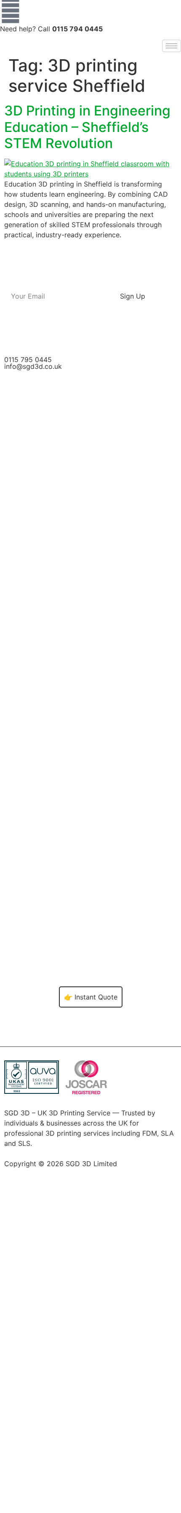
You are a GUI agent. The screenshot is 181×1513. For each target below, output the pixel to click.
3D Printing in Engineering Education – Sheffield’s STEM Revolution (87, 126)
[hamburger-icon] (171, 46)
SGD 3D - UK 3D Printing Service (61, 1182)
